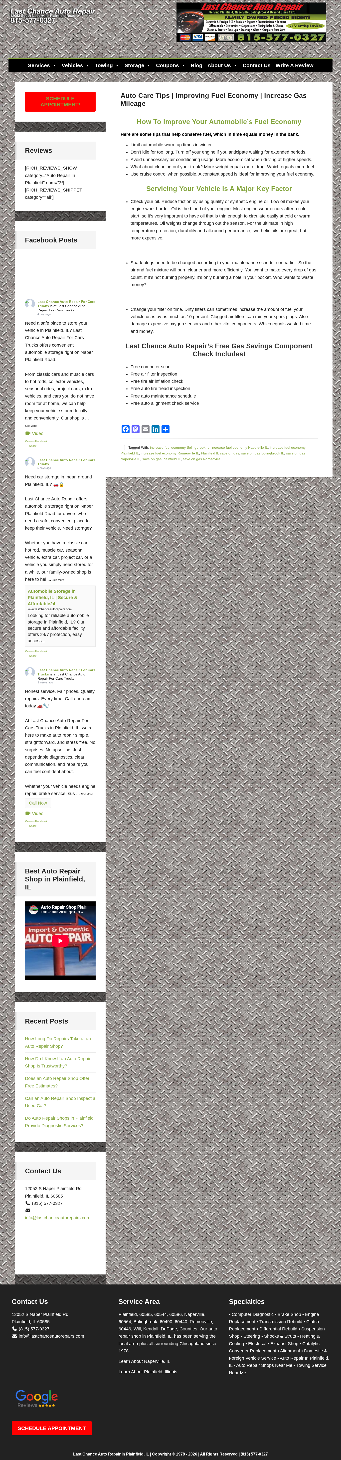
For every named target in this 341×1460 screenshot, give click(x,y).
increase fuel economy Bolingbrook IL (179, 447)
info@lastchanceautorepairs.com (57, 1217)
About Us (219, 65)
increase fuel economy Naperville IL (239, 447)
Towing (104, 65)
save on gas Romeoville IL (203, 459)
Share (32, 445)
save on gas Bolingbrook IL (262, 453)
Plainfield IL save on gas (220, 453)
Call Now (38, 803)
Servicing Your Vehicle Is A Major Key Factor (219, 189)
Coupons (167, 65)
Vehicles (72, 65)
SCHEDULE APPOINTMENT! (60, 101)
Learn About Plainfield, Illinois (148, 1371)
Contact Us (257, 65)
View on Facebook (36, 441)
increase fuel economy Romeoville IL (170, 453)
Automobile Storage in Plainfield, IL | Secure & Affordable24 (52, 597)
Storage (134, 65)
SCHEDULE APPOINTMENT (52, 1428)
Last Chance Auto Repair (53, 24)
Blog (196, 65)
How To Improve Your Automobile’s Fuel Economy (219, 122)
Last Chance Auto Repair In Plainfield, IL (111, 1454)
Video (37, 433)
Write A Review (294, 65)
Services (39, 65)
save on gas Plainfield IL (161, 459)
